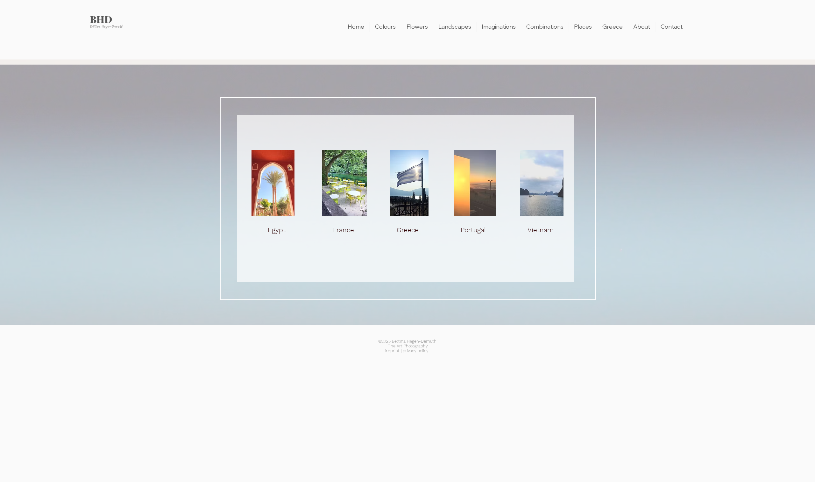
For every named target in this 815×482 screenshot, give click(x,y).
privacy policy (415, 350)
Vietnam (541, 230)
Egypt (277, 230)
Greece (408, 230)
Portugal (473, 230)
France (343, 230)
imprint (392, 350)
